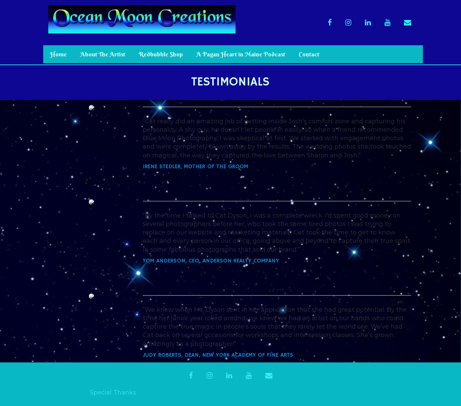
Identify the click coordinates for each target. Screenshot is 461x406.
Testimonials (230, 82)
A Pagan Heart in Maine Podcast (240, 54)
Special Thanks (113, 392)
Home (58, 54)
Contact (309, 54)
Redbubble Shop (161, 54)
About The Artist (102, 54)
